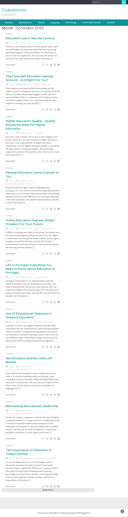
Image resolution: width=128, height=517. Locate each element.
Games (41, 22)
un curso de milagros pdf (46, 458)
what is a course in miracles (18, 370)
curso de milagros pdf (44, 229)
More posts (48, 490)
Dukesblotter (14, 10)
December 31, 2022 (25, 43)
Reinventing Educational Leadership (32, 406)
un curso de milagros (43, 322)
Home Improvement (91, 22)
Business (9, 22)
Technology (71, 22)
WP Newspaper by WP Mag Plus (75, 513)
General (110, 22)
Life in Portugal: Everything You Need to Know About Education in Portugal (30, 268)
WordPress (54, 513)
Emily (11, 43)
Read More (10, 65)
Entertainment (25, 22)
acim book (38, 133)
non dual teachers (42, 84)
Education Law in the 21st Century (30, 38)
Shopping (55, 22)
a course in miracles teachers (19, 414)
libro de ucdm (40, 277)
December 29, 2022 (25, 367)
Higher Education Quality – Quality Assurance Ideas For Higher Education (31, 124)
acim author (39, 43)
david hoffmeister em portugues (20, 184)
